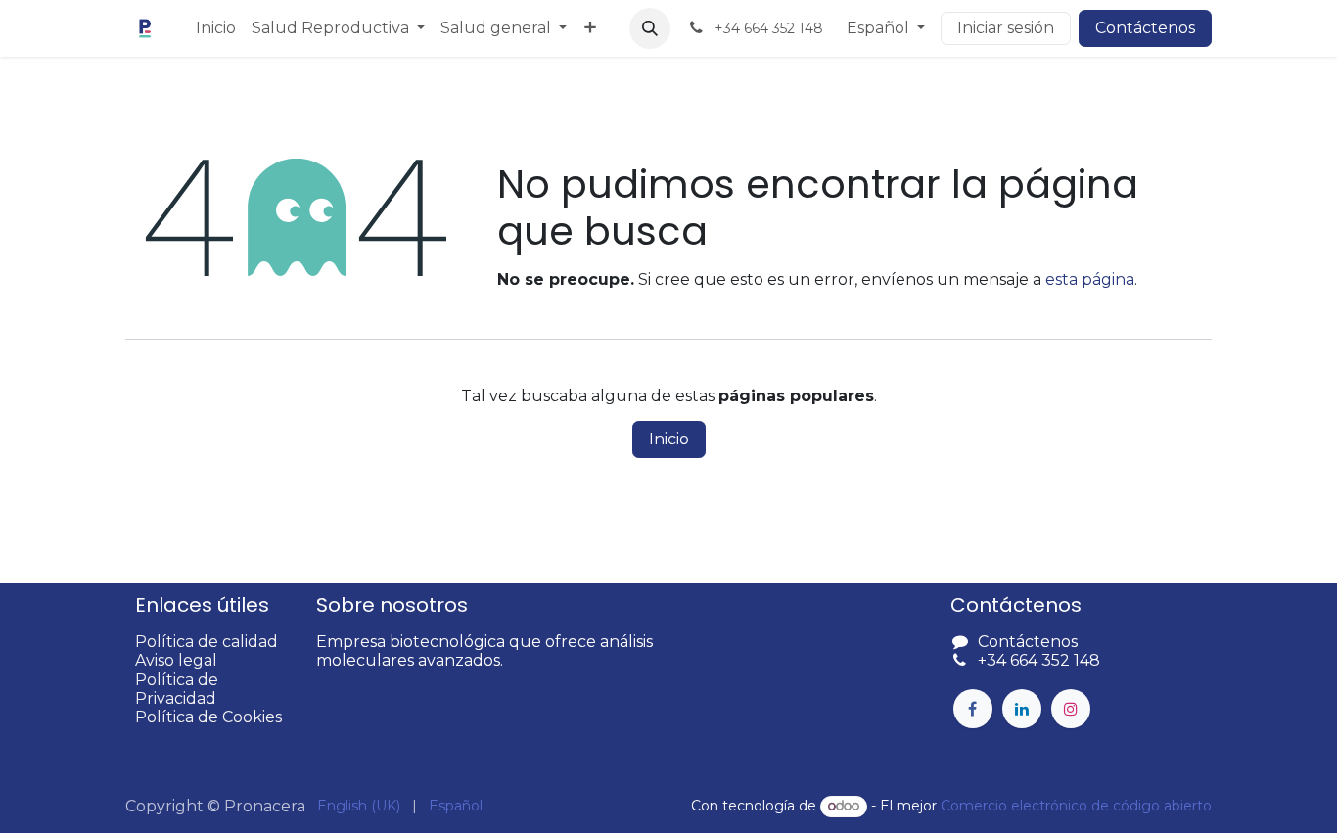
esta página (1089, 279)
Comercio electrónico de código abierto (1076, 805)
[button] (649, 28)
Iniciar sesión (1005, 28)
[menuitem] (216, 28)
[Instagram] (1070, 708)
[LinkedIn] (1021, 708)
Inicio (669, 439)
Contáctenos (1145, 28)
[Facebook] (972, 708)
